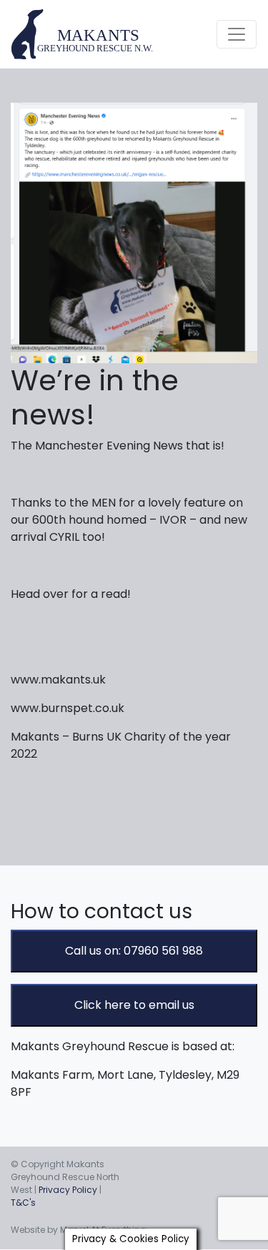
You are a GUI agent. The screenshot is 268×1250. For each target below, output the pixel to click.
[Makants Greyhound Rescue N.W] (82, 34)
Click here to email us (134, 1005)
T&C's (23, 1202)
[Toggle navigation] (237, 34)
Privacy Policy (68, 1190)
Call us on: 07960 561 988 (134, 950)
